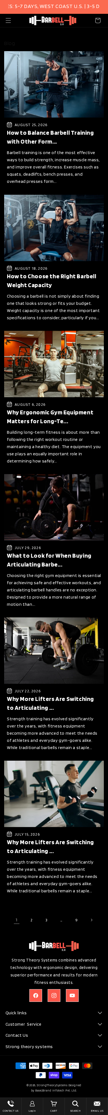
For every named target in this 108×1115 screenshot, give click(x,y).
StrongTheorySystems (52, 1085)
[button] (8, 20)
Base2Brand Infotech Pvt (52, 1090)
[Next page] (91, 920)
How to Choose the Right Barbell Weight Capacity (51, 280)
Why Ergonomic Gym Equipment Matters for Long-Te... (50, 417)
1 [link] (16, 920)
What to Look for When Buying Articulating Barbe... (49, 560)
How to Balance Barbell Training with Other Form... (50, 137)
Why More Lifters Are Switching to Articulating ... (50, 703)
